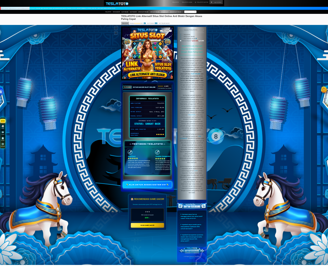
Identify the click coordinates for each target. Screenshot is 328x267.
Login (2, 135)
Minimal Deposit (193, 40)
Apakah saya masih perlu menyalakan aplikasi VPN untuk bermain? (191, 226)
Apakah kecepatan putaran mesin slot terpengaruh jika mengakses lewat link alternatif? (192, 238)
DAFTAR (3, 122)
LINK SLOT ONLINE (154, 12)
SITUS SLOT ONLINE (143, 12)
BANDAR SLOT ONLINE (175, 12)
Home (2, 129)
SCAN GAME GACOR (147, 225)
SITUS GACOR (116, 12)
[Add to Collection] (116, 33)
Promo (2, 141)
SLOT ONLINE (125, 12)
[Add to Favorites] (116, 28)
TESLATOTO (108, 12)
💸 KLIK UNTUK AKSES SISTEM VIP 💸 (147, 185)
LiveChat (3, 147)
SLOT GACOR (133, 12)
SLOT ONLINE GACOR (164, 23)
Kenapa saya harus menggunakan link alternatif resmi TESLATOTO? (191, 216)
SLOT (196, 171)
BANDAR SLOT (164, 12)
